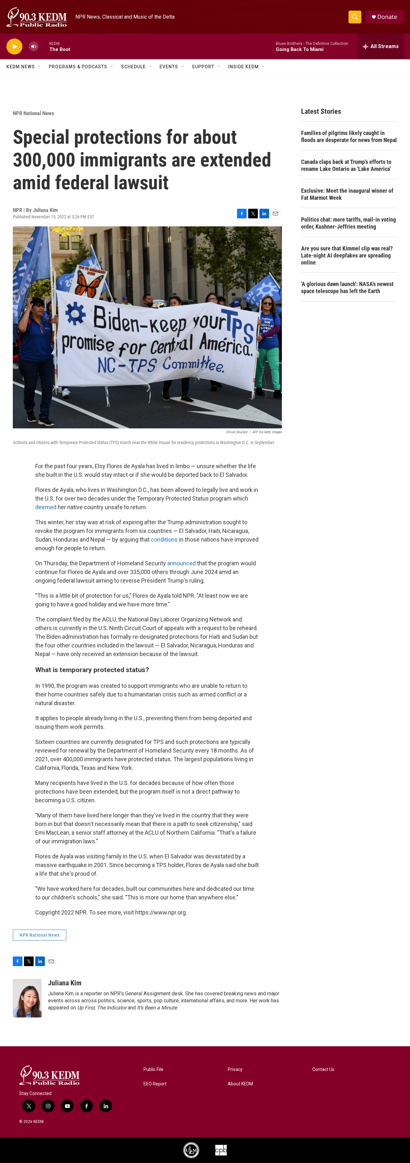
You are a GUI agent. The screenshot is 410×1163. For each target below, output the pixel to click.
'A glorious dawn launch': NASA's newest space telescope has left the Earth (347, 287)
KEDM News (20, 66)
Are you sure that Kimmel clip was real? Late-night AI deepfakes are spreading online (347, 255)
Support (203, 66)
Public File (153, 1069)
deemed (45, 507)
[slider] (44, 46)
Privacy (235, 1069)
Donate (387, 16)
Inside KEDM (243, 66)
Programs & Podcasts (78, 66)
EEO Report (155, 1084)
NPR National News (33, 113)
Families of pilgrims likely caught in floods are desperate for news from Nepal (349, 136)
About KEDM (240, 1084)
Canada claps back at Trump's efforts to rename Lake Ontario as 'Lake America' (346, 165)
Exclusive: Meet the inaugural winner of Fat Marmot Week (347, 194)
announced (181, 563)
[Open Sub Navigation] (39, 66)
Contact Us (323, 1069)
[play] (14, 46)
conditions (164, 539)
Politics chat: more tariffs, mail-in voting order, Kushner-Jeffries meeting (348, 223)
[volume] (33, 46)
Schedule (133, 66)
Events (169, 66)
